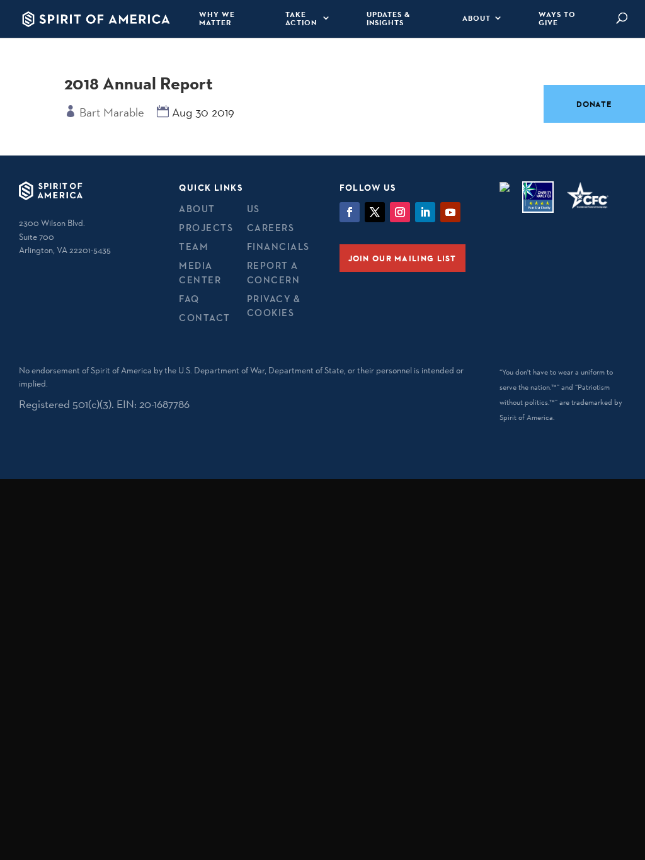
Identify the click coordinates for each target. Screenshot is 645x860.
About (476, 18)
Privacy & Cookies (274, 306)
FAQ (189, 298)
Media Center (200, 272)
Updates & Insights (388, 18)
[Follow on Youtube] (450, 212)
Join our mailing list (402, 258)
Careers (271, 227)
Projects (206, 227)
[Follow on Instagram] (400, 212)
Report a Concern (273, 272)
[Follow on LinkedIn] (425, 212)
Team (193, 246)
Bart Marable (111, 112)
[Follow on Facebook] (350, 212)
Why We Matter (217, 18)
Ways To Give (557, 18)
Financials (278, 246)
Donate (594, 104)
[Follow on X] (375, 212)
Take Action (301, 18)
